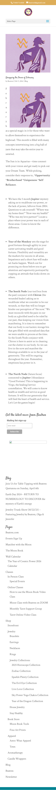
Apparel (12, 736)
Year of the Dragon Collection (27, 701)
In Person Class (16, 576)
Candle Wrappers (17, 759)
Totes (12, 746)
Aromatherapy (15, 752)
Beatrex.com (12, 532)
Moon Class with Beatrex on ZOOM (29, 602)
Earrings (14, 642)
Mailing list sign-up (16, 420)
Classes (9, 572)
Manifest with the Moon (19, 544)
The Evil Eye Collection (24, 683)
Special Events (17, 581)
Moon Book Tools (19, 724)
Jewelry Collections (20, 660)
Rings (13, 654)
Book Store (13, 719)
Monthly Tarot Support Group (26, 608)
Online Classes (15, 587)
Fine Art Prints (18, 730)
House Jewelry (17, 707)
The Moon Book (14, 550)
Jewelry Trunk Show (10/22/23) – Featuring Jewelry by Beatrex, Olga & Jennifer (25, 514)
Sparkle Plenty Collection (25, 677)
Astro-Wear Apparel (20, 740)
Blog (26, 81)
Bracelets (14, 636)
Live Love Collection (23, 689)
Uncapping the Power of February (20, 77)
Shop (8, 621)
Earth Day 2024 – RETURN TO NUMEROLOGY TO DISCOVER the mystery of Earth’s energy (25, 499)
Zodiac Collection (21, 671)
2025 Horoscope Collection (26, 665)
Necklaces (15, 648)
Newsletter (11, 777)
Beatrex (10, 81)
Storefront (13, 625)
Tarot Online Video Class (23, 615)
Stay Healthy (16, 713)
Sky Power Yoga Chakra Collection (30, 695)
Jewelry (11, 631)
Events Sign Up (14, 538)
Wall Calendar (13, 556)
